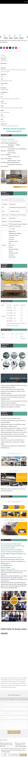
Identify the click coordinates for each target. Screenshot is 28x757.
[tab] (14, 53)
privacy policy (6, 751)
